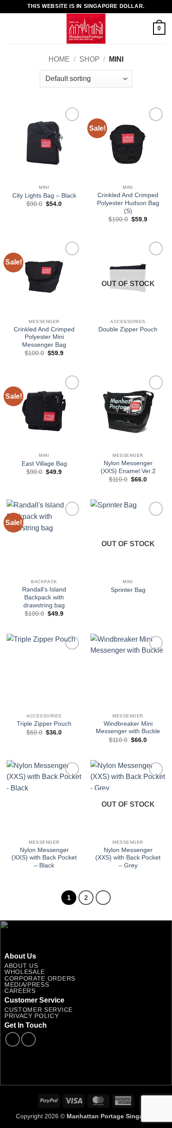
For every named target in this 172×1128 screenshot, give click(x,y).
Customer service (38, 1010)
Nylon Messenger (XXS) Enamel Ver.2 (128, 467)
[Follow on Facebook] (12, 1039)
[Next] (103, 897)
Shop (89, 59)
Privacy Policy (31, 1016)
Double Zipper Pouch (127, 329)
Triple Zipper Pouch (44, 723)
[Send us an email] (28, 1039)
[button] (12, 28)
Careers (20, 991)
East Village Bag (44, 463)
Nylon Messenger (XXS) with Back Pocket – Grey (128, 858)
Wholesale (24, 972)
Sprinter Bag (128, 590)
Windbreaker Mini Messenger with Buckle (128, 727)
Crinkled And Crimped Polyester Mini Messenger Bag (44, 337)
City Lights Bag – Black (44, 195)
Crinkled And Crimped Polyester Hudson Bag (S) (128, 203)
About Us (21, 966)
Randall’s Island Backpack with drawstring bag (44, 597)
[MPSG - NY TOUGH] (86, 28)
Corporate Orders (39, 978)
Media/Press (26, 984)
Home (59, 59)
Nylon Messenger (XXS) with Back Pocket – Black (44, 858)
